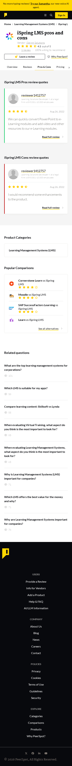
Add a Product (36, 595)
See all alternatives (48, 328)
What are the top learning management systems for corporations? (36, 367)
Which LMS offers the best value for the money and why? (33, 499)
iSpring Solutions (35, 42)
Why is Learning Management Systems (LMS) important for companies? (32, 476)
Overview (12, 66)
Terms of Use (36, 684)
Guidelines (36, 691)
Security (36, 697)
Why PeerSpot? (59, 56)
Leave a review (27, 56)
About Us (36, 626)
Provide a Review (36, 581)
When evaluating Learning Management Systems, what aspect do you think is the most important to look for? (34, 451)
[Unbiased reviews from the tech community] (11, 14)
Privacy (36, 671)
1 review (26, 49)
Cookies (36, 677)
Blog (36, 633)
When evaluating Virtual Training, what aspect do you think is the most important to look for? (34, 427)
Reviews (27, 66)
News (36, 639)
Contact (36, 653)
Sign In (61, 15)
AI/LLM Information (36, 608)
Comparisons (36, 722)
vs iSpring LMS (36, 282)
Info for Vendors (36, 588)
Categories (36, 716)
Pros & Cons (44, 66)
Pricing (60, 66)
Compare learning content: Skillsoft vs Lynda (31, 406)
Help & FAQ (36, 601)
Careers (36, 646)
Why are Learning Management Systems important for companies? (35, 521)
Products (36, 729)
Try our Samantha (40, 3)
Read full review (51, 136)
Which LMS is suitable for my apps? (26, 388)
